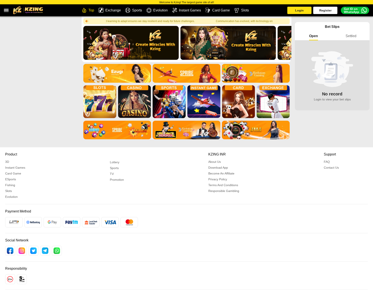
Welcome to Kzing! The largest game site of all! (186, 2)
